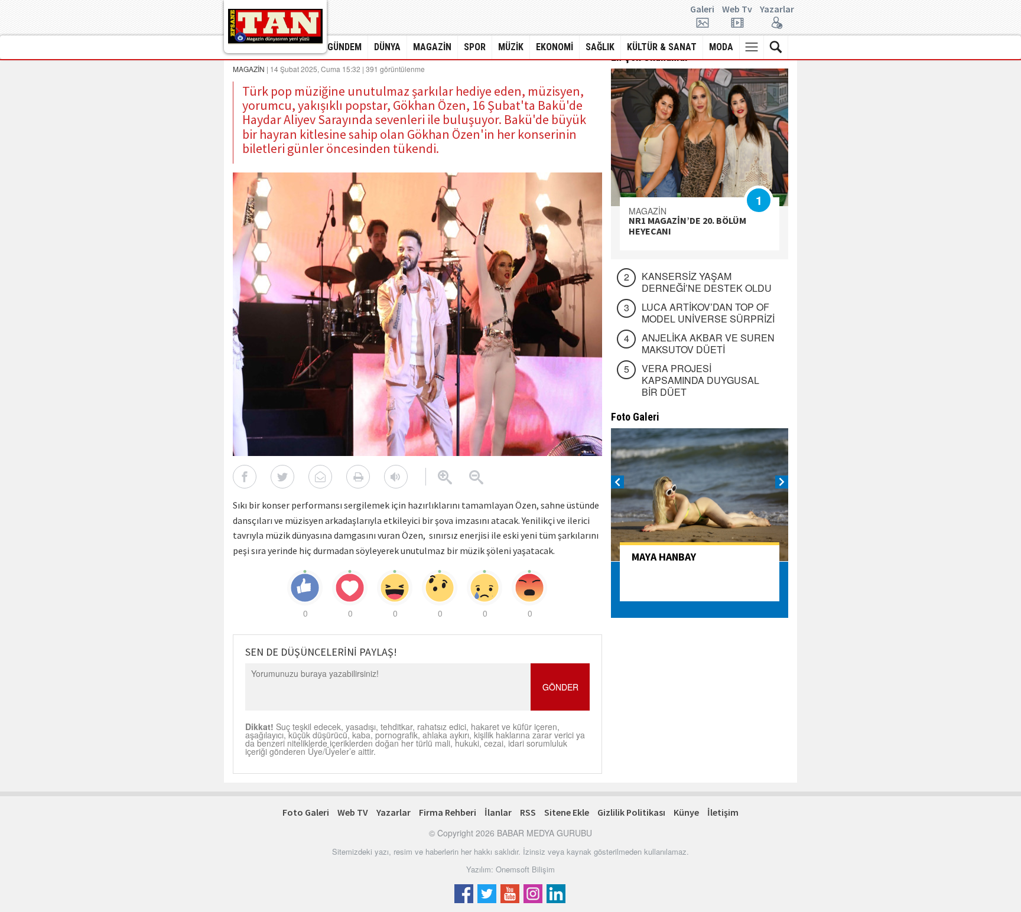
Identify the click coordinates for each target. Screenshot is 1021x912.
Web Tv (737, 9)
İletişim (723, 812)
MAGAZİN (432, 47)
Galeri (702, 9)
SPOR (475, 47)
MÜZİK (510, 47)
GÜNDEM (344, 47)
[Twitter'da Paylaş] (282, 476)
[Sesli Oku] (396, 476)
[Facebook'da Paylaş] (244, 476)
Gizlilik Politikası (631, 812)
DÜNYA (387, 47)
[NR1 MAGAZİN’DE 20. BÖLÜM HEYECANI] (699, 137)
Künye (686, 812)
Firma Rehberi (447, 812)
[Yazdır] (358, 476)
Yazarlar (777, 9)
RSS (528, 812)
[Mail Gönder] (320, 476)
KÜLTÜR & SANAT (662, 47)
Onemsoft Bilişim (525, 869)
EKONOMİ (554, 47)
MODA (721, 47)
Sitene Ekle (566, 812)
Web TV (352, 812)
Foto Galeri (305, 812)
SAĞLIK (600, 47)
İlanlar (498, 812)
